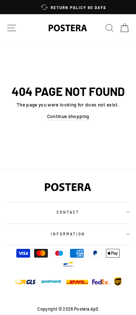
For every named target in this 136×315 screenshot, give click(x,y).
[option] (70, 7)
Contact (68, 212)
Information (68, 234)
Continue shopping (68, 116)
